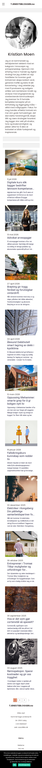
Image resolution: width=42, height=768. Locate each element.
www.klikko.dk (23, 727)
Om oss (21, 749)
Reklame (21, 745)
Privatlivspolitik (24, 765)
